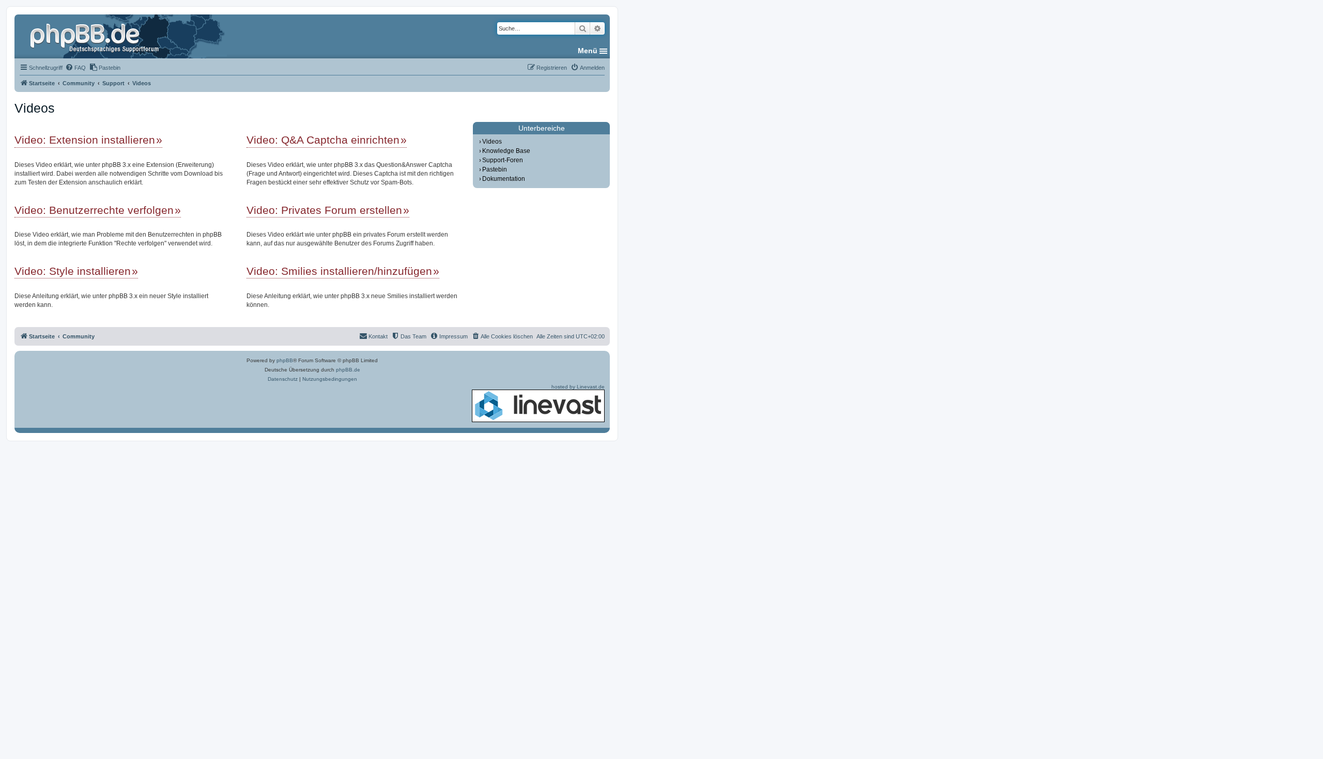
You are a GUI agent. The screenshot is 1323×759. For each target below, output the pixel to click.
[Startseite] (95, 36)
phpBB (284, 360)
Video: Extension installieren (84, 140)
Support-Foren (502, 160)
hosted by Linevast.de (578, 387)
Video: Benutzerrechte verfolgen (94, 210)
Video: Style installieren (72, 271)
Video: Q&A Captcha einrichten (323, 140)
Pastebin (494, 169)
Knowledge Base (506, 150)
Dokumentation (503, 178)
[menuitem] (75, 67)
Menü (587, 51)
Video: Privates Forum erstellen (324, 210)
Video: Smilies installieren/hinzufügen (339, 271)
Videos (492, 141)
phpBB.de (348, 370)
